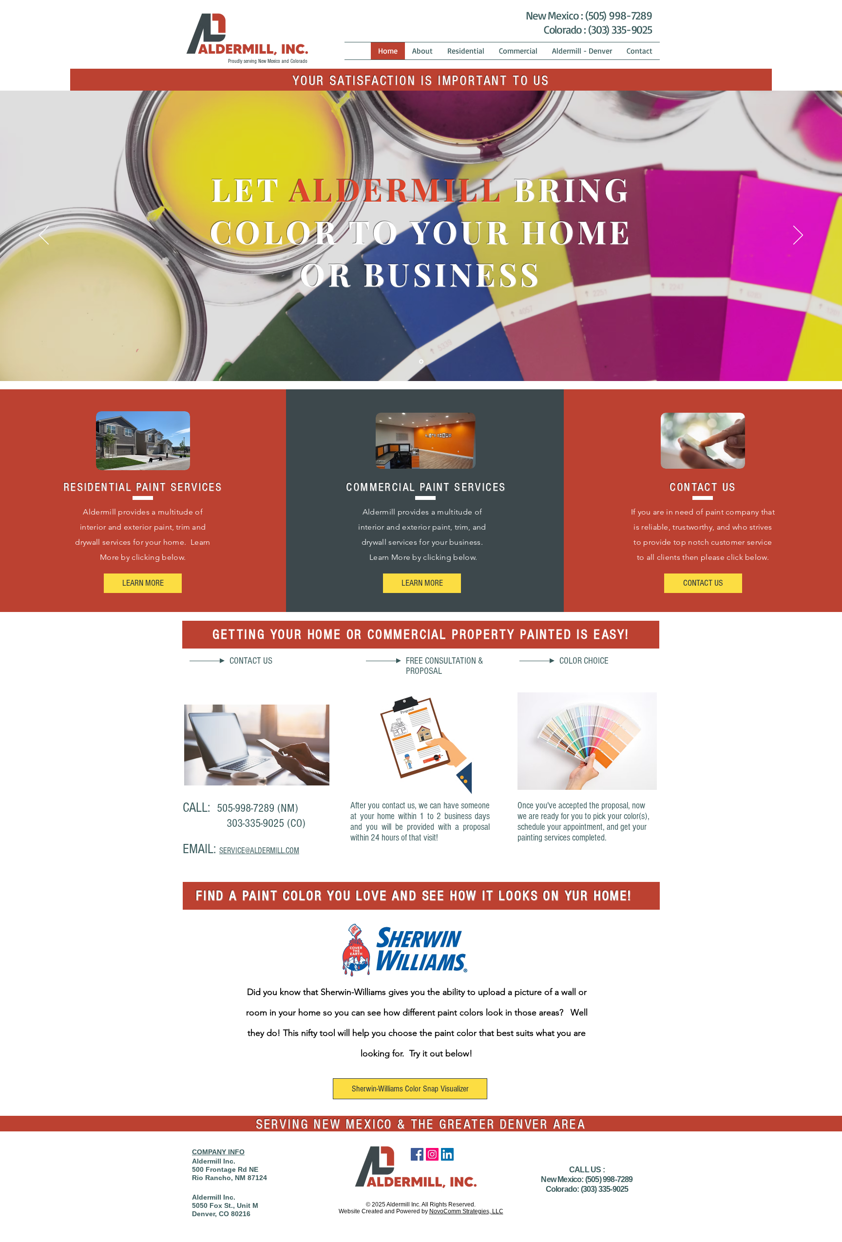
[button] (703, 583)
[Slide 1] (421, 362)
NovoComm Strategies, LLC (466, 1211)
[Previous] (44, 236)
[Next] (798, 236)
